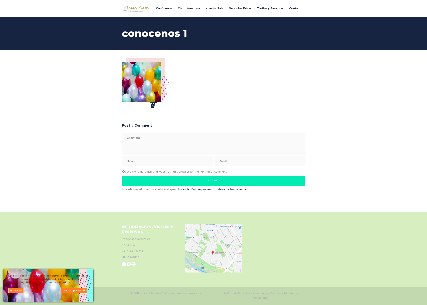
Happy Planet (150, 293)
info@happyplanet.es (136, 239)
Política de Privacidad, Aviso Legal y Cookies (252, 293)
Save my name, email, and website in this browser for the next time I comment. (176, 171)
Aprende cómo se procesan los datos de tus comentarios (214, 189)
